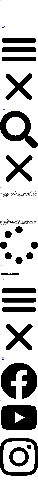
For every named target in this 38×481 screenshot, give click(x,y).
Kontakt (3, 28)
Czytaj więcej (2, 198)
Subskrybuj (10, 273)
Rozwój (3, 108)
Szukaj (1, 149)
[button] (19, 68)
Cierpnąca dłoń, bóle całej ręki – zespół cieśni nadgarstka (9, 189)
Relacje (3, 27)
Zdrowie (3, 26)
